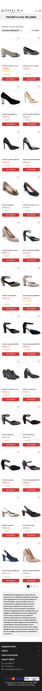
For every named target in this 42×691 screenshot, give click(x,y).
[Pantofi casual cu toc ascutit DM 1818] (11, 373)
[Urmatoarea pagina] (37, 586)
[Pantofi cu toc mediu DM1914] (31, 49)
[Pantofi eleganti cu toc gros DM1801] (11, 98)
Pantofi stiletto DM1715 (31, 114)
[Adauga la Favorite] (18, 38)
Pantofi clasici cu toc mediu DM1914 (10, 66)
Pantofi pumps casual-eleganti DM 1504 (9, 205)
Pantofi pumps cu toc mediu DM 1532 (31, 205)
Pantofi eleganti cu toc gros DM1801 (9, 114)
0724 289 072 (9, 663)
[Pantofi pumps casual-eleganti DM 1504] (11, 188)
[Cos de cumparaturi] (40, 11)
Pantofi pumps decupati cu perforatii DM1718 (10, 525)
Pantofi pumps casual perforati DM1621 (10, 250)
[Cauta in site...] (36, 11)
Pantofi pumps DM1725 (10, 571)
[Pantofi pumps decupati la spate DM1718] (31, 509)
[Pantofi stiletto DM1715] (31, 98)
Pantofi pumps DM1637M (7, 435)
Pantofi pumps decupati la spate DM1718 (29, 525)
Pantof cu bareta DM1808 (29, 389)
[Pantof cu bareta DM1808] (31, 373)
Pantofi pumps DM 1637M (9, 296)
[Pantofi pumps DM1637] (31, 234)
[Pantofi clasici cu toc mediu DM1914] (11, 49)
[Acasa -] (14, 11)
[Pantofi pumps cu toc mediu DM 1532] (31, 188)
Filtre (36, 30)
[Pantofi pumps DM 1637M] (11, 279)
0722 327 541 (9, 666)
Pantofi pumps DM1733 (31, 480)
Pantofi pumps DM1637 (31, 250)
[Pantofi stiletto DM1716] (31, 143)
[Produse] (3, 11)
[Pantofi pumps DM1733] (31, 463)
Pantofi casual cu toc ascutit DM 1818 (10, 389)
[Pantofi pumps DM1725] (11, 554)
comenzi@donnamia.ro (13, 669)
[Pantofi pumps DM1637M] (11, 418)
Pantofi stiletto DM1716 (31, 160)
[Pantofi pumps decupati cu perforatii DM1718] (11, 509)
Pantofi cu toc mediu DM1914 (31, 66)
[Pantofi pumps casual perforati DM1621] (11, 234)
